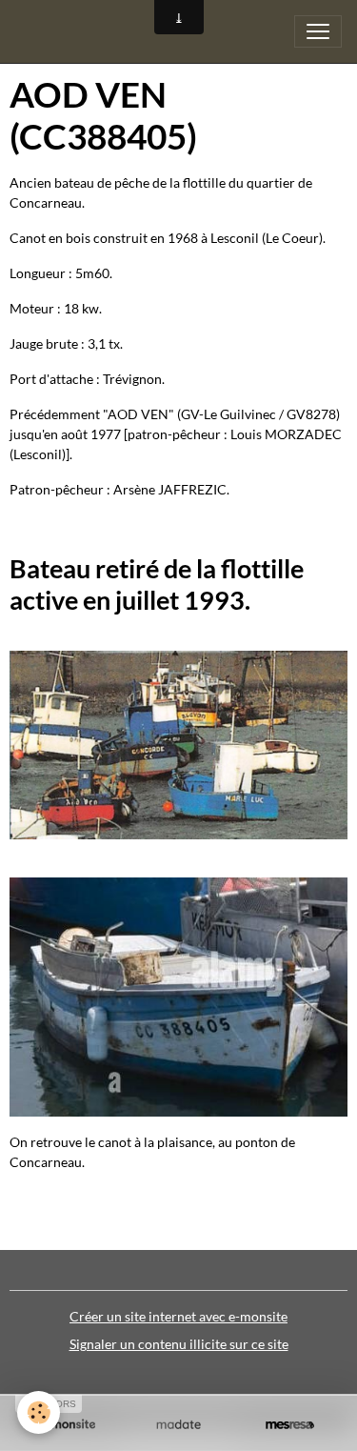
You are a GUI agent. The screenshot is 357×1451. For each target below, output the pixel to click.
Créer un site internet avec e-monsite (178, 1316)
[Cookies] (38, 1412)
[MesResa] (290, 1424)
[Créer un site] (67, 1424)
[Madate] (178, 1424)
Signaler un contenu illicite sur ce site (178, 1344)
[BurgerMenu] (318, 31)
